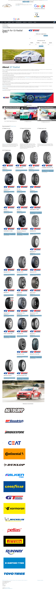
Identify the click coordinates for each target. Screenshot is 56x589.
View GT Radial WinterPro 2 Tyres (35, 336)
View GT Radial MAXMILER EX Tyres (35, 233)
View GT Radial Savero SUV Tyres (21, 295)
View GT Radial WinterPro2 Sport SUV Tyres (22, 378)
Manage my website (40, 580)
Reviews (11, 580)
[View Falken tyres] (14, 475)
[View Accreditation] (37, 15)
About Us (24, 22)
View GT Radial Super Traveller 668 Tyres (10, 336)
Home (4, 27)
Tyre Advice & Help (18, 22)
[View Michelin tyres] (14, 519)
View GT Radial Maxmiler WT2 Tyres (22, 274)
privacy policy (46, 0)
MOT (13, 22)
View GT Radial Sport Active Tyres (35, 295)
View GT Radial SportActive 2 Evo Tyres (22, 315)
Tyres (5, 22)
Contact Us (30, 22)
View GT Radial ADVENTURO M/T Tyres (21, 170)
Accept (24, 1)
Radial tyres (13, 126)
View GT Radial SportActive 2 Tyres (9, 315)
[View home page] (6, 5)
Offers (35, 22)
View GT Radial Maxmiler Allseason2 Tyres (23, 234)
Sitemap (19, 580)
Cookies (22, 580)
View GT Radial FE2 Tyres (33, 191)
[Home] (2, 22)
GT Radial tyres (27, 77)
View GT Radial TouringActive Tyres (22, 336)
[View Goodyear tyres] (14, 486)
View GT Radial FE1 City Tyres (21, 191)
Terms (16, 580)
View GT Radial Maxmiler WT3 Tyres (35, 274)
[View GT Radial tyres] (14, 497)
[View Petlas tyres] (14, 530)
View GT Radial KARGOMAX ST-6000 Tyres (9, 234)
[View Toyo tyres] (14, 573)
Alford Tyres (4, 580)
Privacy (14, 580)
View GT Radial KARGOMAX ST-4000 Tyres (36, 212)
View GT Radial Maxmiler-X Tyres (8, 295)
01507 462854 (18, 5)
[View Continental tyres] (14, 453)
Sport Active (5, 143)
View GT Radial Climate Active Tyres (9, 191)
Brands (6, 27)
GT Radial (15, 67)
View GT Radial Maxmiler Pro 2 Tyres (9, 274)
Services (9, 22)
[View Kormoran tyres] (14, 508)
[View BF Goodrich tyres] (14, 421)
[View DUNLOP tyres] (14, 464)
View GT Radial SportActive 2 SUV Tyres (35, 315)
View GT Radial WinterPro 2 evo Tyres (22, 356)
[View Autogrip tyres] (14, 410)
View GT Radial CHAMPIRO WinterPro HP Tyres (47, 171)
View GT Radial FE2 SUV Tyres (21, 212)
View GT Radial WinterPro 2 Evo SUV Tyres (36, 357)
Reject (28, 1)
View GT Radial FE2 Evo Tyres (8, 212)
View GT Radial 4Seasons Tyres (7, 170)
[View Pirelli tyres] (14, 541)
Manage (31, 1)
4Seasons (41, 143)
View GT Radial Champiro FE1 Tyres (34, 170)
